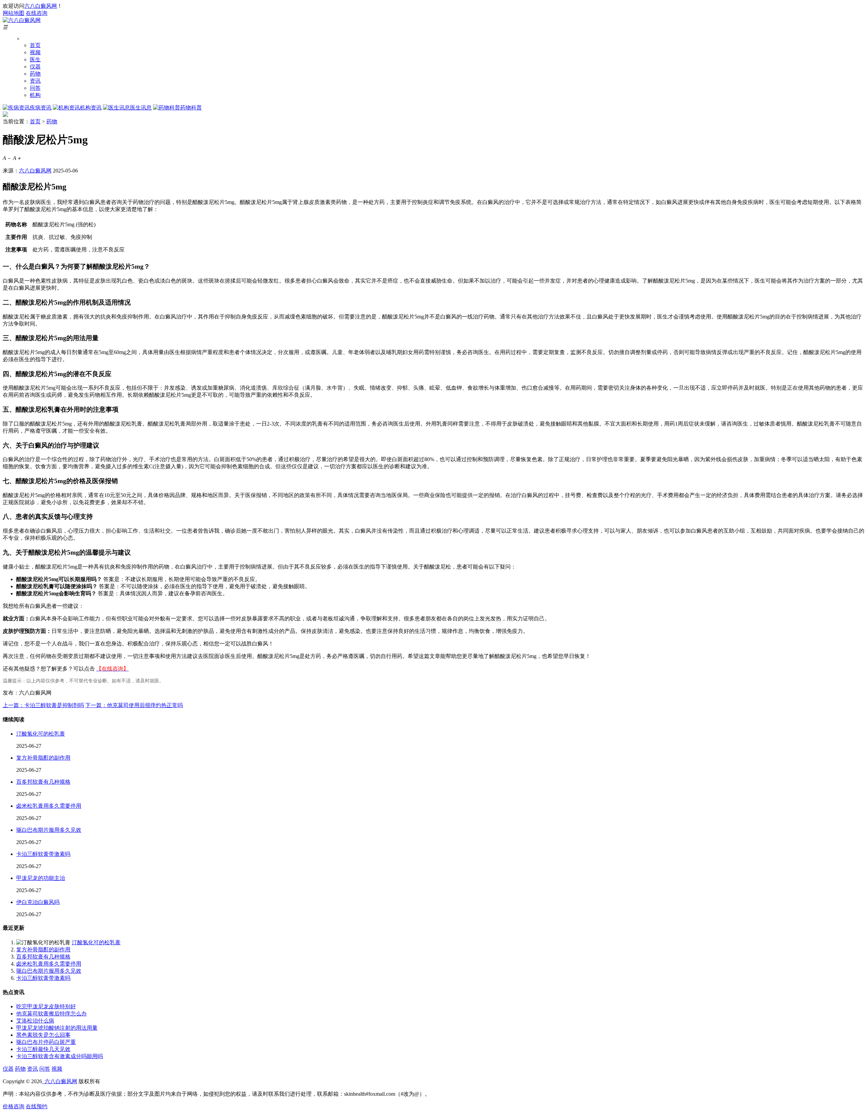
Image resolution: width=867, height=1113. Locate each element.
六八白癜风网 (40, 6)
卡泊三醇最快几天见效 (43, 1049)
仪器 (35, 66)
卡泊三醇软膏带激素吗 (43, 854)
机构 (35, 95)
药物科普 (191, 107)
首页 (35, 45)
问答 (35, 88)
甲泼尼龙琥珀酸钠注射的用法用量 (57, 1028)
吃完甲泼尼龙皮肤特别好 (46, 1006)
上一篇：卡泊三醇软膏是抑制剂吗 (43, 705)
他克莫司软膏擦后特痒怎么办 (51, 1013)
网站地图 (13, 13)
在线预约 (36, 1106)
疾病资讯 (40, 107)
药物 (35, 74)
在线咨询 (36, 13)
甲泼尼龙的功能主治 (40, 878)
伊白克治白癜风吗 (38, 902)
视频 (35, 52)
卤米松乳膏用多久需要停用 (48, 806)
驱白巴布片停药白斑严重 (46, 1042)
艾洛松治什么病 (35, 1021)
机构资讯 (91, 107)
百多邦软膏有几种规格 (43, 782)
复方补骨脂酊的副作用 (43, 758)
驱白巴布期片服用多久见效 (48, 830)
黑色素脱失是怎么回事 (43, 1035)
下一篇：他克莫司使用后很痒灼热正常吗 (134, 705)
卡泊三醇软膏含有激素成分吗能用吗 (59, 1056)
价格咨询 (13, 1106)
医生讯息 (141, 107)
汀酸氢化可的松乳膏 (40, 734)
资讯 (35, 81)
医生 (35, 59)
